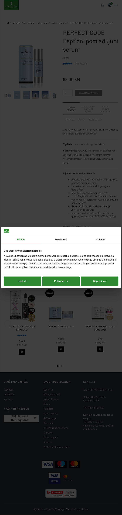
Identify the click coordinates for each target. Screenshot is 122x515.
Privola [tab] (21, 239)
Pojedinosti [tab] (61, 239)
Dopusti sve (99, 281)
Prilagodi (59, 281)
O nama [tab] (100, 239)
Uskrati (22, 281)
